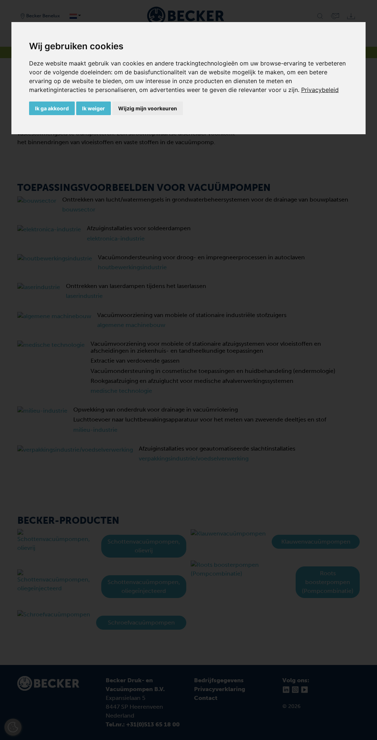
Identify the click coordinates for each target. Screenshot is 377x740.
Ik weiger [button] (93, 108)
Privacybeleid (320, 89)
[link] (320, 89)
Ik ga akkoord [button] (52, 108)
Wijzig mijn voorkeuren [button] (147, 108)
